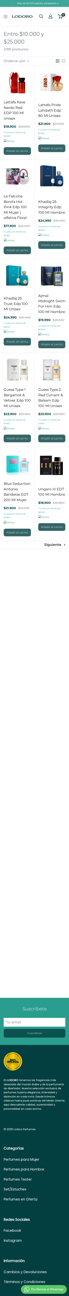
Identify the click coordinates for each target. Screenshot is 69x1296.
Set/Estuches (15, 1189)
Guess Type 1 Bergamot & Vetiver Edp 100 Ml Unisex (17, 398)
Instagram (13, 1240)
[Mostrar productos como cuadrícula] (57, 61)
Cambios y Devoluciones (25, 1272)
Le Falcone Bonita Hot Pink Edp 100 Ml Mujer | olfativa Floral (15, 207)
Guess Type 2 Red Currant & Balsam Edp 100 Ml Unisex (50, 398)
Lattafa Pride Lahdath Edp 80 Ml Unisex (49, 110)
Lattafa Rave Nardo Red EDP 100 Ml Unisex (14, 110)
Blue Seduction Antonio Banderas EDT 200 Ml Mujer (17, 492)
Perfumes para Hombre (24, 1169)
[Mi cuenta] (50, 16)
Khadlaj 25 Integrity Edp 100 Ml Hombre (51, 207)
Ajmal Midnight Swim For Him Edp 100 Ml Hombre (51, 304)
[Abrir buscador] (41, 16)
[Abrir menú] (5, 16)
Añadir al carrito (17, 151)
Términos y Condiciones (24, 1281)
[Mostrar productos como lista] (63, 61)
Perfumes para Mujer (21, 1159)
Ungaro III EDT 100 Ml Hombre (51, 492)
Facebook (12, 1230)
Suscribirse (34, 1033)
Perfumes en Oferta (20, 1199)
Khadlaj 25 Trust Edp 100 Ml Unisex (16, 303)
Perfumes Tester (18, 1179)
